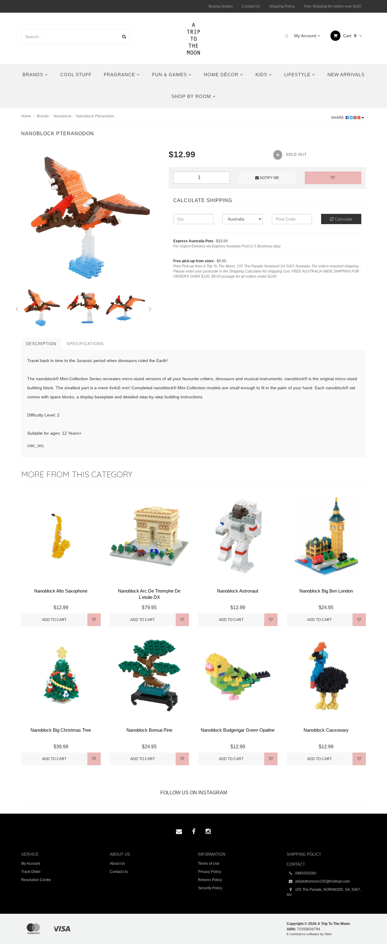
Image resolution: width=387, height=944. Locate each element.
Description (41, 343)
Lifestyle (298, 74)
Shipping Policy (282, 6)
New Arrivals (346, 74)
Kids (262, 74)
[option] (90, 218)
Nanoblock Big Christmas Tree (61, 730)
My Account (305, 35)
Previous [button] (17, 308)
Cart (349, 35)
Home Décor (222, 74)
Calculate (343, 219)
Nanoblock (62, 116)
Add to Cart (54, 620)
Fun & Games (170, 74)
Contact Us (251, 6)
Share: (338, 118)
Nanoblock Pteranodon (95, 116)
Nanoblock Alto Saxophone (60, 590)
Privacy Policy (209, 872)
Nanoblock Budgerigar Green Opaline (238, 730)
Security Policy (210, 888)
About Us (117, 863)
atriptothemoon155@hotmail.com (322, 881)
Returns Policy (210, 880)
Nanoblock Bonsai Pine (149, 730)
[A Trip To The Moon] (193, 38)
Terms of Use (209, 863)
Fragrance (120, 74)
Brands (33, 74)
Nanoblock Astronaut (237, 590)
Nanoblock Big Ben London (326, 590)
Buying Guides (221, 6)
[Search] (124, 36)
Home (26, 116)
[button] (370, 925)
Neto (328, 934)
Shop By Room (192, 96)
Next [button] (150, 308)
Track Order (31, 872)
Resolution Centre (36, 880)
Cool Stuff (76, 74)
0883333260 (305, 873)
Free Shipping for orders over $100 (332, 6)
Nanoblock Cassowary (326, 730)
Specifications (85, 343)
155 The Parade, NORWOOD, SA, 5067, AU (324, 892)
